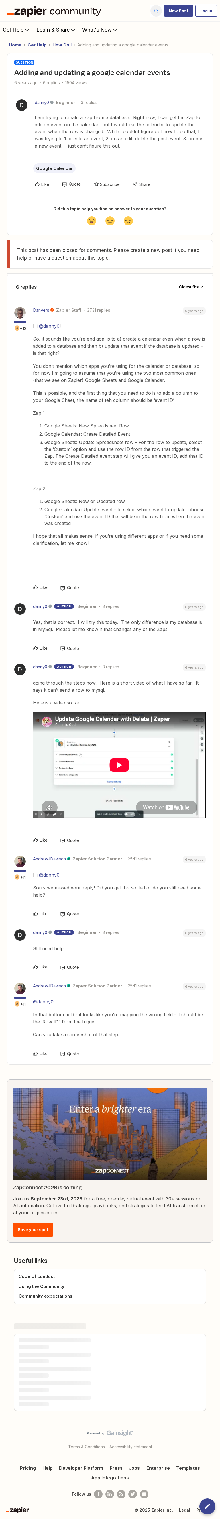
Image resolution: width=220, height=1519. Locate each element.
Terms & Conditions (86, 1446)
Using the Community (41, 1286)
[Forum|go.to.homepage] (55, 11)
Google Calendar (54, 168)
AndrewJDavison (49, 859)
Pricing (28, 1468)
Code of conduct (37, 1276)
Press (116, 1468)
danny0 (42, 102)
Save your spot (33, 1229)
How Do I (62, 45)
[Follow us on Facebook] (98, 1494)
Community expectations (45, 1296)
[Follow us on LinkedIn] (109, 1494)
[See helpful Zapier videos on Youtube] (144, 1494)
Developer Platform (81, 1468)
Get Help (13, 30)
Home (15, 45)
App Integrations (110, 1478)
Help (47, 1468)
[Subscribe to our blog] (121, 1494)
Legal (184, 1510)
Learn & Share (53, 30)
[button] (178, 11)
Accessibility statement (130, 1446)
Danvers (41, 310)
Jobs (134, 1468)
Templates (188, 1468)
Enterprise (158, 1468)
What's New (97, 30)
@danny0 (49, 326)
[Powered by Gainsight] (110, 1434)
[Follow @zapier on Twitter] (132, 1494)
